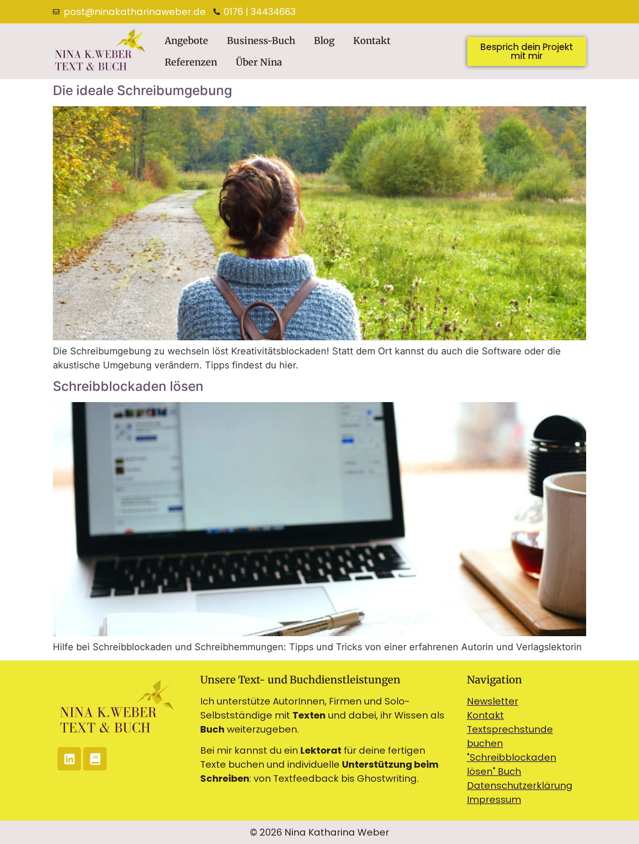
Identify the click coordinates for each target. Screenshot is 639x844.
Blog (324, 40)
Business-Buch (261, 40)
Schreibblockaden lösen (128, 386)
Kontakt (372, 40)
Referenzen (191, 62)
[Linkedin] (69, 759)
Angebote (186, 40)
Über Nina (259, 62)
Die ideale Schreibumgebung (142, 90)
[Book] (95, 759)
